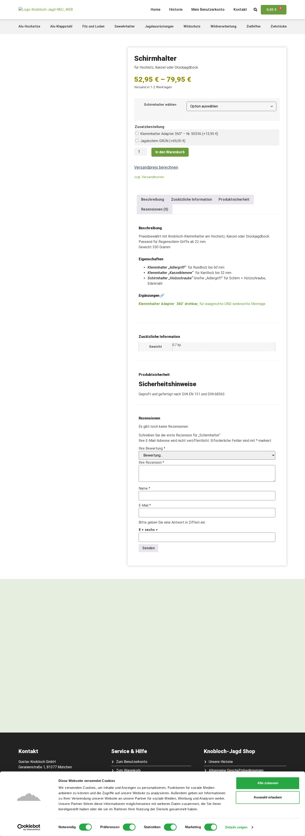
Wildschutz (192, 26)
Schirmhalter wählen (160, 104)
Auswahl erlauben (268, 797)
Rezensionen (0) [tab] (154, 209)
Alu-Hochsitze (29, 26)
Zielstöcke (279, 26)
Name (144, 488)
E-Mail (145, 505)
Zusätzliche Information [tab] (191, 199)
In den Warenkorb (170, 152)
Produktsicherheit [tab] (234, 199)
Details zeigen (236, 827)
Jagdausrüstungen (159, 26)
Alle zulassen (267, 783)
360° (180, 304)
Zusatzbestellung (149, 127)
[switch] (129, 827)
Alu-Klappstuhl (61, 26)
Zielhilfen (254, 26)
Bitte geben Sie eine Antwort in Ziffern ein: (172, 522)
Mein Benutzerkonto (208, 9)
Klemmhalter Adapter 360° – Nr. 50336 (179, 134)
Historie (175, 9)
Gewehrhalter (125, 26)
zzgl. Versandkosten (149, 177)
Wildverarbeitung (223, 26)
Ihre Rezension (151, 462)
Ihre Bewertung (152, 448)
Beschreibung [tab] (152, 199)
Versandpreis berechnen (156, 167)
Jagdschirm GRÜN (162, 141)
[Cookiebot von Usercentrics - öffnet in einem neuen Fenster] (28, 827)
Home (155, 9)
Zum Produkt (50, 701)
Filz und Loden (93, 26)
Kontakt (240, 9)
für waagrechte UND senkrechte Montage (224, 304)
